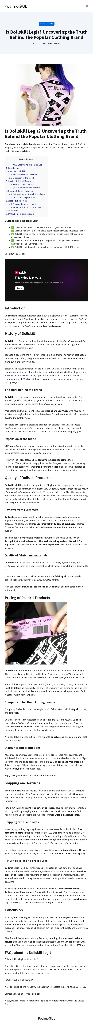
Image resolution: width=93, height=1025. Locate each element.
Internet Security (46, 24)
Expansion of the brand (21, 177)
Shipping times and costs (22, 204)
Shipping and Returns (16, 200)
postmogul (54, 43)
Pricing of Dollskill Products (19, 191)
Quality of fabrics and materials (25, 187)
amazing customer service (17, 375)
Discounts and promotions (23, 197)
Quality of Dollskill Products (19, 181)
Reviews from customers (22, 184)
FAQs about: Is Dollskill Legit (20, 213)
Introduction (12, 168)
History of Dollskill (15, 171)
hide (31, 159)
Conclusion (12, 210)
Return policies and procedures (25, 207)
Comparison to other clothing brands (27, 194)
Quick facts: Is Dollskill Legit (28, 164)
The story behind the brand (23, 174)
